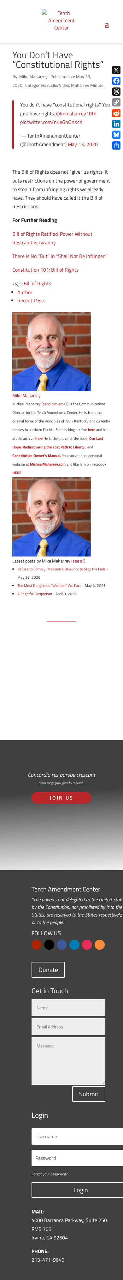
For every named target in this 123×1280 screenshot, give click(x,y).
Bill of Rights (37, 283)
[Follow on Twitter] (49, 945)
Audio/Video (58, 85)
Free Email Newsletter (59, 679)
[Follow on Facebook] (62, 945)
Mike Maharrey (33, 76)
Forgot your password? (49, 1174)
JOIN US (61, 797)
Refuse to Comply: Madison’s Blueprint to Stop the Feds (61, 569)
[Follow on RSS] (100, 945)
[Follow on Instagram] (87, 945)
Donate (48, 969)
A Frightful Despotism (34, 594)
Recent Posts (31, 300)
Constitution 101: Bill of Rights (45, 269)
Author (24, 292)
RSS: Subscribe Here (61, 707)
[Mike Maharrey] (51, 386)
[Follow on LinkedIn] (74, 945)
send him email (55, 404)
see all (78, 560)
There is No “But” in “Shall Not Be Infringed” (59, 256)
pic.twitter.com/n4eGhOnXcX (51, 122)
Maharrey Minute (87, 85)
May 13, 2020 (83, 144)
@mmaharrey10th (76, 113)
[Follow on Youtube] (37, 945)
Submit (88, 1094)
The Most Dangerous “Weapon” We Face (49, 585)
